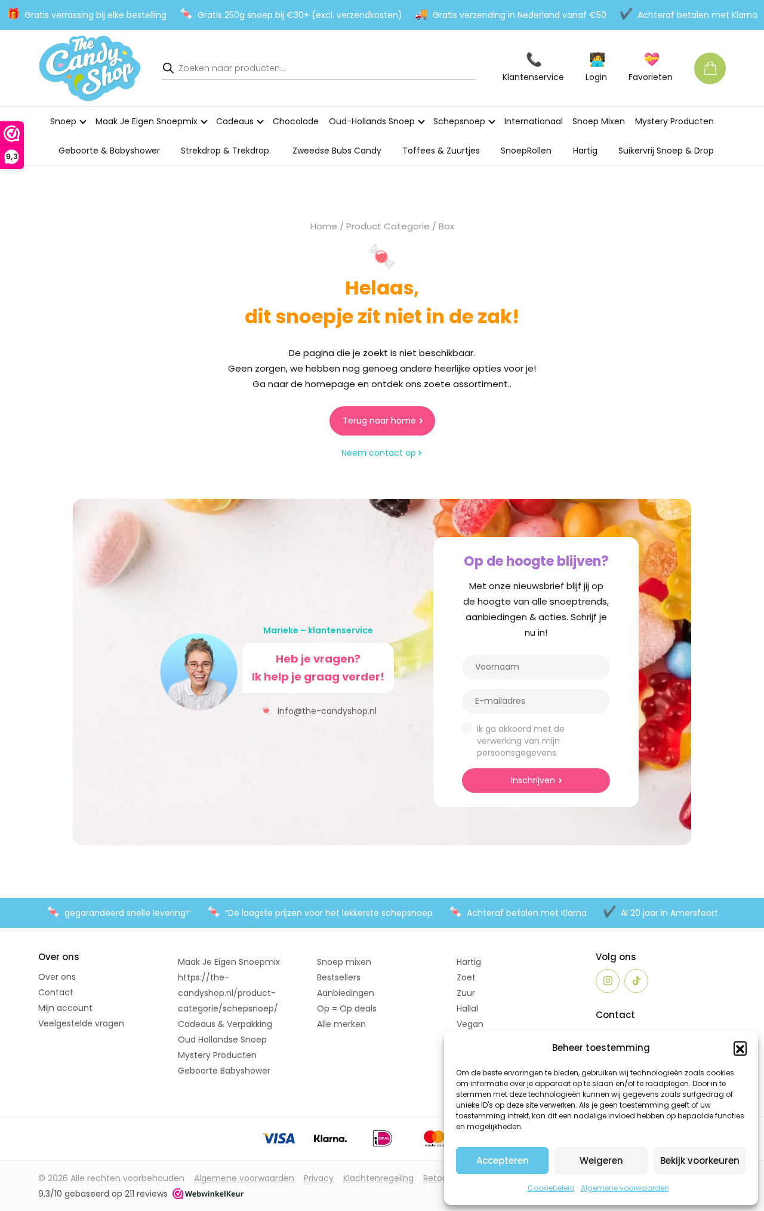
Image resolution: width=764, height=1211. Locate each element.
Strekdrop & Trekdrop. (226, 151)
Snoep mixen (344, 962)
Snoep (63, 121)
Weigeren (601, 1160)
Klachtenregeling (378, 1178)
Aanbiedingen (345, 993)
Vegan (470, 1024)
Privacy (319, 1178)
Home (323, 226)
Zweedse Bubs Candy (336, 151)
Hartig (585, 151)
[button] (740, 1048)
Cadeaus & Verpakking (225, 1024)
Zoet (466, 977)
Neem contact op (378, 453)
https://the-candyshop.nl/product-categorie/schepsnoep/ (228, 992)
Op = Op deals (347, 1008)
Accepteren (502, 1160)
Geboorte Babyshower (224, 1071)
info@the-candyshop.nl (318, 710)
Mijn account (65, 1008)
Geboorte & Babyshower (109, 151)
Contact (55, 992)
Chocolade (296, 121)
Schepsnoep (459, 121)
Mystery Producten (674, 121)
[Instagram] (608, 981)
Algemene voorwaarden (625, 1188)
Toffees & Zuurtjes (441, 151)
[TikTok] (636, 981)
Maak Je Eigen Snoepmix (147, 121)
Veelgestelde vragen (81, 1023)
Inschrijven (533, 780)
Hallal (467, 1008)
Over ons (57, 977)
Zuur (466, 993)
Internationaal (533, 121)
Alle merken (341, 1024)
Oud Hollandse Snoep (222, 1040)
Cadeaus (235, 121)
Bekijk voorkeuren (700, 1160)
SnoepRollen (526, 151)
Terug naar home (379, 421)
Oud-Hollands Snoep (372, 121)
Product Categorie (388, 226)
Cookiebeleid (551, 1188)
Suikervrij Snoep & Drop (666, 151)
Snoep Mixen (598, 121)
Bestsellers (339, 977)
